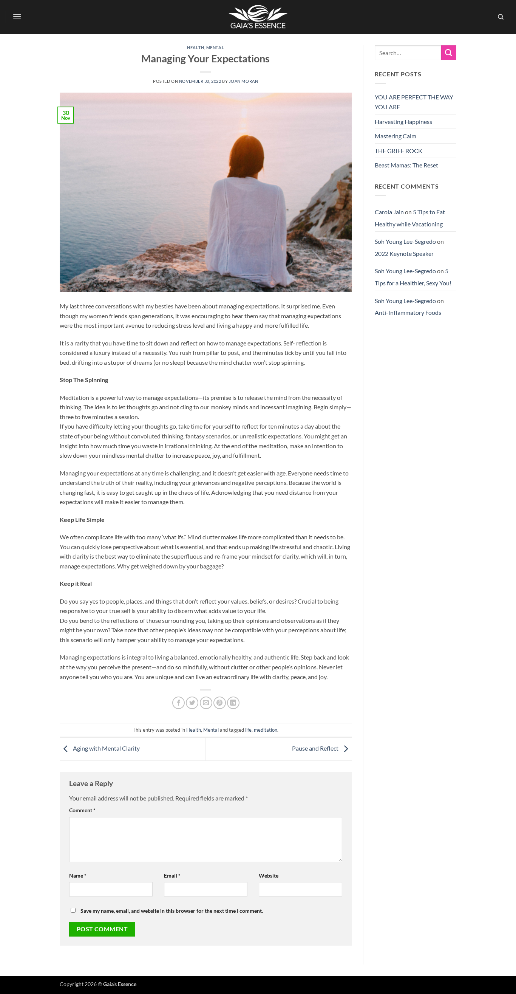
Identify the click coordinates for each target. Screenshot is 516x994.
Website (268, 875)
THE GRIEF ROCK (398, 150)
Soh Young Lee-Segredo (405, 241)
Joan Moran (243, 81)
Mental (215, 47)
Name (78, 875)
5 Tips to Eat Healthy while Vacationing (410, 218)
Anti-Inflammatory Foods (408, 312)
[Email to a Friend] (206, 703)
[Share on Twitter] (192, 703)
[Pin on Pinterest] (219, 703)
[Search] (500, 17)
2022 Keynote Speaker (404, 253)
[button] (17, 16)
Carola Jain (389, 211)
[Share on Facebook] (178, 703)
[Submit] (448, 52)
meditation (265, 730)
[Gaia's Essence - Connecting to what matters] (258, 17)
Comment (82, 810)
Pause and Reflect (316, 748)
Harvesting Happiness (403, 121)
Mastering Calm (395, 135)
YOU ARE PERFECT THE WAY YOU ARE (414, 101)
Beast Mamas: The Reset (406, 165)
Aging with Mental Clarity (106, 748)
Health (195, 47)
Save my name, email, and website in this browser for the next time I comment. (171, 910)
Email (172, 875)
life (248, 730)
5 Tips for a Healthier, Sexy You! (413, 276)
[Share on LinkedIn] (233, 703)
